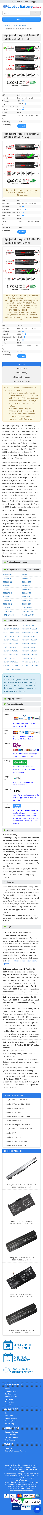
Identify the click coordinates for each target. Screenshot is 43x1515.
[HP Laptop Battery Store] (21, 8)
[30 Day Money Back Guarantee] (17, 1350)
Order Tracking (10, 1435)
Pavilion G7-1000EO (10, 658)
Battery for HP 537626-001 (13, 1112)
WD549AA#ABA (28, 615)
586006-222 (26, 575)
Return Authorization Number (15, 1451)
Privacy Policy (10, 1399)
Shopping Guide (10, 1421)
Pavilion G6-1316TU (10, 651)
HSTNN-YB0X (8, 615)
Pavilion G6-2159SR (29, 651)
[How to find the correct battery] (17, 1375)
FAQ (12, 2)
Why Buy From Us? (11, 1391)
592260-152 (26, 597)
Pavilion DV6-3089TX (30, 629)
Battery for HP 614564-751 (13, 1120)
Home (6, 25)
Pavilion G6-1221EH (29, 647)
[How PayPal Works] (21, 1509)
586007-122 (7, 586)
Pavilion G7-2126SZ (10, 662)
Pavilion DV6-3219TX (11, 632)
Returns (26, 2)
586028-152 (26, 593)
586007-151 (7, 589)
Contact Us (9, 1448)
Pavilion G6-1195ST (29, 643)
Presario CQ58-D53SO (30, 665)
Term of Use (9, 1402)
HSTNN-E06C (27, 608)
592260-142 (7, 597)
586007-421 (26, 589)
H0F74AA (6, 608)
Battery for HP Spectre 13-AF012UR (16, 1100)
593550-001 (26, 604)
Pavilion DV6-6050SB (30, 632)
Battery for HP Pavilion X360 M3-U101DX (18, 1129)
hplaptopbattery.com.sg (26, 1465)
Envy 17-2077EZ (28, 625)
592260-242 (7, 600)
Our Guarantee (10, 1394)
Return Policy (9, 1424)
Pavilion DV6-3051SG (11, 629)
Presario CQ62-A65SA (11, 669)
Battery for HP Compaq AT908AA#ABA (17, 1125)
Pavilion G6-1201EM (11, 647)
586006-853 (26, 582)
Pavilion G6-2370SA (29, 654)
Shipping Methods (11, 1432)
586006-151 (7, 575)
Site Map (8, 1404)
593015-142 (26, 600)
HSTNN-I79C (8, 611)
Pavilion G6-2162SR (10, 654)
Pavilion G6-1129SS (10, 643)
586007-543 (7, 593)
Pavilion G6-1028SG (10, 640)
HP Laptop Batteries (18, 25)
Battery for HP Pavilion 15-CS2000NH (17, 1116)
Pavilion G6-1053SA (29, 640)
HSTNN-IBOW (27, 611)
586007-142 (26, 586)
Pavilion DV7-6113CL (11, 636)
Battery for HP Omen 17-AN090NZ (16, 1141)
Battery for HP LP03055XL (13, 1137)
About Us (8, 1388)
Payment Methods (11, 1437)
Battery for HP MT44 (11, 1133)
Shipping (34, 2)
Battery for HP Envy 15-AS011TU (15, 1145)
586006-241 (7, 578)
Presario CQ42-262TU (30, 662)
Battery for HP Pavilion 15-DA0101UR (17, 1104)
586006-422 (7, 582)
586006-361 (26, 578)
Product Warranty (11, 1396)
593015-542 (7, 604)
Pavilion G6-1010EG (29, 636)
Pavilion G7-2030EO (29, 658)
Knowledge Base (11, 1418)
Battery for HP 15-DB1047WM (14, 1108)
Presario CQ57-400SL (11, 665)
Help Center (9, 1415)
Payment (19, 2)
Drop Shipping (10, 1440)
